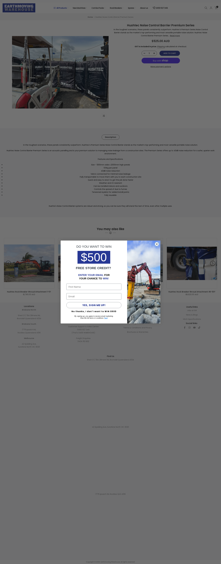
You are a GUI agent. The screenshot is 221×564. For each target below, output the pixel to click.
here (106, 318)
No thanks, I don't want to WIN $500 (93, 311)
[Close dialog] (157, 244)
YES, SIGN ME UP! (94, 305)
